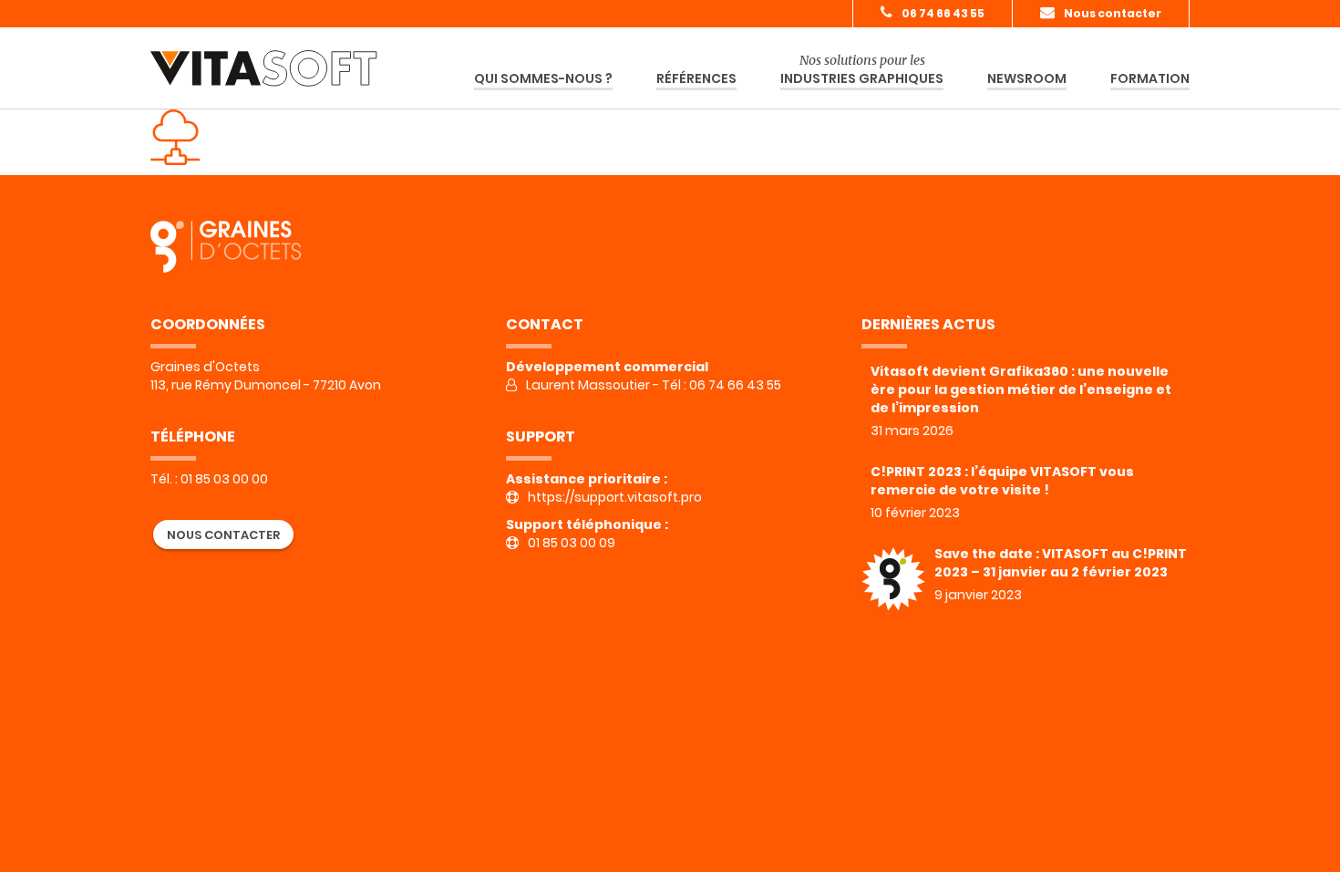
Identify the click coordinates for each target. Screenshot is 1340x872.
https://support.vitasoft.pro (615, 497)
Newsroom (1027, 78)
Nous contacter (1112, 13)
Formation (1150, 78)
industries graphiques (861, 70)
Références (696, 78)
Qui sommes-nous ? (543, 78)
